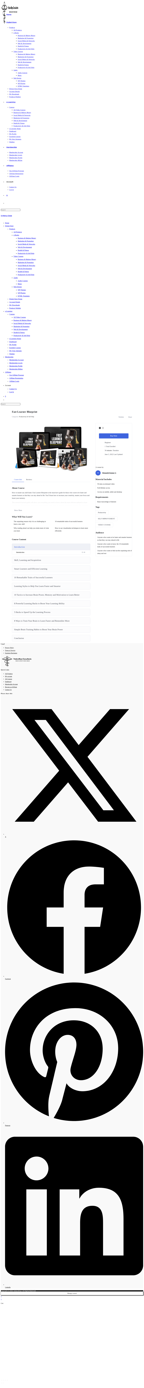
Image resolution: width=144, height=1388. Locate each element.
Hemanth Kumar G (109, 473)
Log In (11, 392)
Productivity (102, 512)
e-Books (16, 235)
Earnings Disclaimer (11, 653)
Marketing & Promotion (26, 241)
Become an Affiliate (11, 687)
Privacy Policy (9, 648)
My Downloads (14, 305)
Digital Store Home (15, 299)
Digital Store (9, 226)
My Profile (12, 345)
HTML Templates (24, 296)
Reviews (29, 479)
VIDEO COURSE (104, 525)
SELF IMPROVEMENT (106, 519)
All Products (17, 232)
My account (8, 676)
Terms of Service (10, 650)
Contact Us (13, 389)
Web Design (17, 287)
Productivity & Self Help (26, 253)
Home (7, 223)
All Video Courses (19, 317)
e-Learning (8, 311)
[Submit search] (21, 404)
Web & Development (25, 247)
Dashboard (13, 342)
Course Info (18, 479)
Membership (9, 357)
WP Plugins (22, 293)
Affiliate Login (14, 381)
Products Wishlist (15, 308)
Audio (15, 278)
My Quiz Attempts (15, 351)
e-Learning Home (15, 339)
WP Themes (22, 290)
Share (130, 417)
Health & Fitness (23, 250)
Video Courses (18, 256)
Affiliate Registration (16, 378)
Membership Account (16, 360)
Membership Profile (15, 366)
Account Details (14, 302)
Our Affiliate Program (16, 375)
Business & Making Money (27, 238)
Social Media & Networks (26, 244)
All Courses (8, 679)
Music (20, 284)
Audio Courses (23, 281)
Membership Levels (15, 363)
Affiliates (8, 372)
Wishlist (12, 354)
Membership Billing (16, 369)
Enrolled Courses (15, 348)
